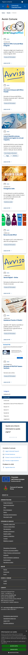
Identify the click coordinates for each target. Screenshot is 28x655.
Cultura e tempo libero (9, 527)
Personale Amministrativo (10, 515)
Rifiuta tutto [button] (14, 649)
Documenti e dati (7, 517)
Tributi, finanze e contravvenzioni (11, 553)
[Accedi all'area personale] (22, 2)
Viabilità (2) (6, 419)
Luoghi (5, 581)
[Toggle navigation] (3, 6)
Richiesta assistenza (8, 623)
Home (3, 13)
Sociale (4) (6, 413)
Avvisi (8, 39)
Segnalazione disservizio (9, 618)
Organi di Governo (8, 503)
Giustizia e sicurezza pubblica (10, 550)
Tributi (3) (6, 416)
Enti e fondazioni (7, 510)
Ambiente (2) (7, 394)
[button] (14, 652)
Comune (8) (6, 397)
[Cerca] (25, 6)
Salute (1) (6, 410)
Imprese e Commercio (8, 531)
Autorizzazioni (7, 560)
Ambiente (5, 555)
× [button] (26, 631)
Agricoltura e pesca (8, 562)
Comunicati (6, 572)
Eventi (5, 583)
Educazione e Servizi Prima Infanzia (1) (13, 403)
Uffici (4, 507)
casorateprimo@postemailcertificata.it (13, 607)
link (6, 643)
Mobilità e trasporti (8, 541)
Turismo (5, 538)
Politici (5, 512)
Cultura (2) (6, 400)
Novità (8, 13)
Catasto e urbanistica (8, 536)
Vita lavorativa (7, 529)
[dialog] (14, 642)
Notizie (5, 570)
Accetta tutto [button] (14, 646)
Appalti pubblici (7, 534)
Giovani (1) (6, 407)
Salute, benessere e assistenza (11, 557)
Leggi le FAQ (6, 621)
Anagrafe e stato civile (9, 524)
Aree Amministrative (8, 505)
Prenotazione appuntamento (10, 616)
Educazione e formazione (9, 548)
